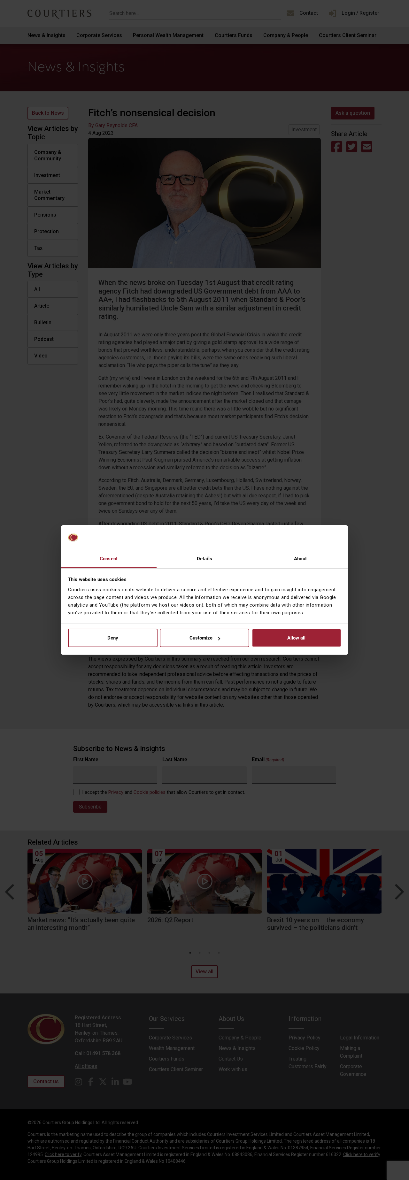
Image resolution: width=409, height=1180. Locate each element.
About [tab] (300, 559)
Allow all (296, 638)
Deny (112, 638)
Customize (200, 638)
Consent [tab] (109, 559)
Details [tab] (204, 559)
